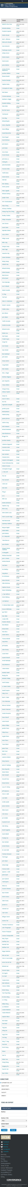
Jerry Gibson (5, 313)
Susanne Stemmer (6, 888)
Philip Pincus (5, 732)
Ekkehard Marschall (6, 555)
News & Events (5, 1157)
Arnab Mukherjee (6, 660)
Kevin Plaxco (5, 740)
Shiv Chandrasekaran (7, 201)
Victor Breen (5, 152)
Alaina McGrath (5, 580)
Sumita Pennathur (6, 713)
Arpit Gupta (5, 336)
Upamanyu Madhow (7, 523)
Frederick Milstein (6, 621)
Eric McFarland (5, 576)
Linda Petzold (5, 721)
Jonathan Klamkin (6, 440)
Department (5, 1124)
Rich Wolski (5, 1020)
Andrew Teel (5, 920)
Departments (5, 1089)
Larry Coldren (5, 234)
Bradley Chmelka (6, 215)
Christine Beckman (6, 96)
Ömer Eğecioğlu (6, 282)
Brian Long (4, 508)
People (3, 1112)
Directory (3, 1154)
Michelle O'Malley (6, 678)
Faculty (4, 1092)
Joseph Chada (5, 197)
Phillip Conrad (5, 238)
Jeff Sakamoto (5, 791)
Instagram (6, 1149)
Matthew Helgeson (6, 377)
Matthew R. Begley (6, 99)
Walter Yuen (5, 1059)
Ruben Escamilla (6, 290)
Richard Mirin (5, 628)
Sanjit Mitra (5, 641)
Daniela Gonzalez (6, 325)
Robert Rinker (5, 772)
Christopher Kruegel (7, 468)
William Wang (5, 1003)
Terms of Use (5, 1165)
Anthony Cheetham (6, 208)
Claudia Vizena (5, 980)
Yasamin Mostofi (6, 657)
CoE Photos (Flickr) (6, 1174)
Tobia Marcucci (5, 540)
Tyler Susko (5, 912)
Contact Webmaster (7, 1168)
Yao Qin (4, 754)
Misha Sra (4, 885)
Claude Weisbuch (6, 1012)
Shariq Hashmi (5, 360)
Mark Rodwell (5, 775)
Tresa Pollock (5, 744)
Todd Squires (5, 881)
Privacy (3, 1159)
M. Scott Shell (5, 850)
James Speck (5, 874)
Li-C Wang (4, 999)
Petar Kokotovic (6, 450)
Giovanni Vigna (5, 970)
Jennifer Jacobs (5, 408)
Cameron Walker (6, 986)
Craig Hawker (5, 365)
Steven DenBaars (6, 257)
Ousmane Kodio (6, 447)
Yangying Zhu (5, 1066)
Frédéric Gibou (5, 309)
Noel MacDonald (6, 520)
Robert (3, 1051)
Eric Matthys (5, 569)
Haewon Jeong (5, 414)
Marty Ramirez (5, 761)
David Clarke (5, 227)
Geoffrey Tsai (5, 941)
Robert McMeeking (6, 590)
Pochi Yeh (4, 1044)
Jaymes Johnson (6, 418)
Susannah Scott (6, 822)
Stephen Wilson (6, 1016)
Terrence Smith (5, 869)
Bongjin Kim (5, 436)
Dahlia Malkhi (5, 530)
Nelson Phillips (5, 725)
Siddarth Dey (5, 264)
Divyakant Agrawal (6, 31)
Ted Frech (4, 297)
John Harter (5, 356)
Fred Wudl (4, 1023)
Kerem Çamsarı (5, 186)
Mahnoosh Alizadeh (7, 42)
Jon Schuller (5, 818)
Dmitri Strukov (5, 896)
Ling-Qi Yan (5, 1034)
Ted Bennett (5, 114)
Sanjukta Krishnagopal (7, 460)
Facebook (6, 1142)
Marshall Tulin (5, 944)
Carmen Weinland (6, 1009)
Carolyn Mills (5, 619)
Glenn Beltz (5, 106)
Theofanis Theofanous (7, 924)
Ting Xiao (4, 1027)
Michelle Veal (5, 966)
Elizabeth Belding (6, 103)
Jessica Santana (5, 806)
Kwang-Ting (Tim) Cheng (8, 211)
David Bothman (6, 140)
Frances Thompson (6, 931)
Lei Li (3, 495)
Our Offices (4, 1161)
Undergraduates (5, 1163)
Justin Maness (5, 533)
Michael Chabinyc (6, 193)
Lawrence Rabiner (6, 757)
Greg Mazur (5, 573)
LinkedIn (6, 1151)
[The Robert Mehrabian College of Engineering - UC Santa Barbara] (11, 6)
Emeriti (4, 1095)
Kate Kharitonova (6, 433)
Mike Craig (4, 242)
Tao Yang (4, 1037)
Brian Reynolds (5, 769)
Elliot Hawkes (5, 369)
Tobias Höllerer (5, 385)
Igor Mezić (4, 612)
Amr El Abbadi (5, 286)
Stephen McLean (6, 587)
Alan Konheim (5, 454)
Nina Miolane (5, 624)
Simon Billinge (5, 129)
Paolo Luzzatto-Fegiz (7, 516)
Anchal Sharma (5, 846)
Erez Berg (4, 118)
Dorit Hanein (5, 346)
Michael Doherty (6, 268)
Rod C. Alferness (6, 39)
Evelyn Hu (4, 395)
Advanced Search (6, 1108)
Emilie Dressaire (6, 272)
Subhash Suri (5, 908)
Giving (3, 1177)
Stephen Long (5, 505)
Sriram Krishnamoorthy (7, 463)
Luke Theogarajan (6, 927)
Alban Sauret (5, 810)
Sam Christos (5, 223)
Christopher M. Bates (7, 88)
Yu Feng (4, 294)
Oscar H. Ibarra (5, 398)
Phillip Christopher (6, 219)
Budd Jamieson (5, 411)
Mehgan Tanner (6, 916)
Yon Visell (4, 976)
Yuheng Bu (4, 161)
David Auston (5, 61)
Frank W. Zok (5, 1069)
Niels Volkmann (5, 983)
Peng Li (4, 491)
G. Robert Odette (6, 686)
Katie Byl (4, 179)
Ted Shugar (5, 857)
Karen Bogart (5, 137)
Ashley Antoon (5, 53)
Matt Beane (5, 92)
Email (17, 25)
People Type (4, 1118)
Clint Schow (5, 814)
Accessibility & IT (6, 1172)
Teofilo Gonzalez (6, 321)
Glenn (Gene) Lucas (6, 512)
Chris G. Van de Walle (7, 958)
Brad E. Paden (5, 697)
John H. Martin (5, 558)
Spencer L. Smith (6, 871)
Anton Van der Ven (6, 962)
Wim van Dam (5, 955)
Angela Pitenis (5, 736)
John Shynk (5, 861)
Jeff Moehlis (5, 645)
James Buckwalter (6, 164)
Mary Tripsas (5, 938)
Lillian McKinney (6, 583)
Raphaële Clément (6, 230)
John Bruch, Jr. (5, 159)
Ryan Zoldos (5, 1073)
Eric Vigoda (4, 973)
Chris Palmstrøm (6, 701)
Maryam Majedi (5, 527)
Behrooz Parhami (6, 705)
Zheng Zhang (5, 1062)
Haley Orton (5, 693)
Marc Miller (4, 616)
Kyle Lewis (4, 487)
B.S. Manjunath (6, 536)
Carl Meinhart (5, 601)
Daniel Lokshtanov (6, 502)
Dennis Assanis (5, 57)
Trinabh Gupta (5, 339)
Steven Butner (5, 176)
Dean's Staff (5, 1086)
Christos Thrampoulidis (7, 935)
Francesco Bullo (6, 168)
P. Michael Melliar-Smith (8, 605)
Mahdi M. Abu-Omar (7, 24)
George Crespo (5, 246)
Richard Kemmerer (6, 429)
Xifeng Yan (4, 1030)
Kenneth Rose (5, 779)
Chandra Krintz (5, 457)
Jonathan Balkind (6, 73)
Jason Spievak (5, 878)
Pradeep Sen (5, 838)
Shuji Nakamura (6, 664)
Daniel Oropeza (5, 690)
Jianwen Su (4, 904)
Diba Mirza (4, 631)
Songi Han (4, 342)
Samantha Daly (5, 253)
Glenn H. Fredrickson (7, 301)
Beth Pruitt (4, 751)
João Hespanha (5, 381)
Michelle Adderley (6, 28)
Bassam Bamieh (6, 76)
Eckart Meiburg (5, 597)
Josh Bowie (4, 148)
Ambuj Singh (5, 865)
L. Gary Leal (5, 471)
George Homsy (5, 389)
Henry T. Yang (5, 1041)
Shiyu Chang (5, 205)
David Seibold (5, 834)
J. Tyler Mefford (6, 594)
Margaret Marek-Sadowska (6, 549)
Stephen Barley (5, 84)
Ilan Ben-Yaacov (6, 110)
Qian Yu (4, 1055)
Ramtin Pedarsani (6, 709)
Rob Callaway (5, 183)
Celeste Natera (5, 668)
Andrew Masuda (6, 561)
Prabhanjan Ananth (6, 50)
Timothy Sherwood (6, 854)
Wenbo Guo (5, 333)
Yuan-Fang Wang (6, 993)
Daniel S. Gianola (6, 305)
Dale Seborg (5, 826)
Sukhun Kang (5, 422)
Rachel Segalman (6, 830)
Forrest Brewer (5, 155)
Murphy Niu (5, 675)
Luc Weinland (5, 1006)
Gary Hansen (5, 350)
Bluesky (5, 1146)
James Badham (5, 65)
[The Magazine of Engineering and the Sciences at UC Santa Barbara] (14, 1181)
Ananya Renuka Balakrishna (6, 69)
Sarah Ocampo (5, 682)
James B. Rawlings (6, 765)
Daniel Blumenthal (6, 133)
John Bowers (5, 144)
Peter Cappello (5, 190)
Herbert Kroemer (6, 466)
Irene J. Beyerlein (6, 125)
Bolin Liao (4, 498)
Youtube (5, 1144)
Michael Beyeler (6, 121)
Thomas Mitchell (6, 638)
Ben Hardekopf (5, 354)
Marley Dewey (5, 261)
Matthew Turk (5, 947)
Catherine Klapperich (7, 444)
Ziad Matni (4, 565)
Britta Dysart (5, 278)
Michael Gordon (6, 329)
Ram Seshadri (5, 842)
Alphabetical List (7, 1082)
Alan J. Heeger (5, 373)
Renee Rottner (5, 783)
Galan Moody (5, 649)
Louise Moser (5, 653)
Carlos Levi (4, 483)
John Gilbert (5, 317)
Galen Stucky (5, 900)
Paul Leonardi (5, 479)
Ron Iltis (4, 401)
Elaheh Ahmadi (5, 35)
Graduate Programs (6, 1170)
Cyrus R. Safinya (6, 787)
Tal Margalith (5, 552)
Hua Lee (4, 475)
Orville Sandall (5, 802)
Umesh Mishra (5, 634)
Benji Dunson (5, 275)
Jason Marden (5, 544)
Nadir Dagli (4, 249)
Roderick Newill (5, 672)
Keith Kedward (5, 426)
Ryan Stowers (5, 892)
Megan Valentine (6, 951)
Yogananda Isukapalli (7, 404)
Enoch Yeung (5, 1047)
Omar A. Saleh (5, 794)
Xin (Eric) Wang (5, 997)
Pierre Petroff (5, 717)
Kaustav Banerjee (6, 80)
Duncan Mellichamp (6, 609)
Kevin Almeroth (5, 46)
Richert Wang (5, 990)
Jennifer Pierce (5, 728)
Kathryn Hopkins (6, 391)
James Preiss (5, 748)
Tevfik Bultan (5, 172)
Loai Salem (4, 798)
